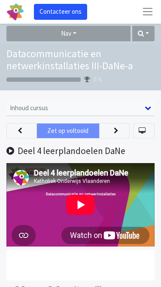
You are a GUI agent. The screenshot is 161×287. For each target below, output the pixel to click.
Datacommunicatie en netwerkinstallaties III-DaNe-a (69, 60)
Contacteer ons (60, 11)
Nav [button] (66, 33)
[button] (143, 34)
